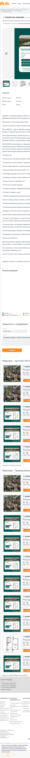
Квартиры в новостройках (21, 9)
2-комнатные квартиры (8, 685)
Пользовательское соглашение (15, 710)
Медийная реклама (15, 721)
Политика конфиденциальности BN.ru (16, 706)
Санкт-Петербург (3, 5)
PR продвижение (15, 723)
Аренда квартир (4, 708)
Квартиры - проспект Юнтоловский (11, 465)
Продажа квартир (2, 702)
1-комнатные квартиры (7, 10)
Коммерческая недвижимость (4, 719)
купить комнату (6, 689)
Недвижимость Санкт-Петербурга (7, 9)
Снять (19, 3)
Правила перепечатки (16, 703)
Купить (14, 3)
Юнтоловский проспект (7, 11)
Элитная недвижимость (4, 712)
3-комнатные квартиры (8, 687)
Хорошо (8, 755)
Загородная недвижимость (4, 716)
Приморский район (17, 10)
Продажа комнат (2, 705)
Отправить (12, 350)
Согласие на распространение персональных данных (15, 716)
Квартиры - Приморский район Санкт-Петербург (15, 675)
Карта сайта (13, 720)
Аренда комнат (4, 710)
